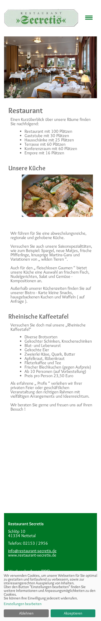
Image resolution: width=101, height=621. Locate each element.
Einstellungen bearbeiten (22, 604)
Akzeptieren (73, 613)
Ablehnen (26, 613)
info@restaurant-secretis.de (32, 550)
